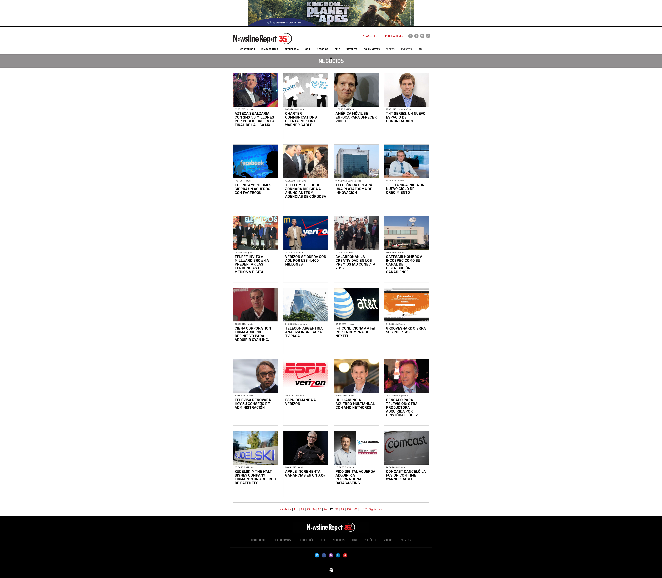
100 (349, 509)
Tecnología (305, 540)
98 (336, 509)
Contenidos (258, 540)
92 (302, 509)
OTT (322, 540)
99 (342, 509)
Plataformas (282, 540)
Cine (355, 540)
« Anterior (285, 509)
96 (325, 509)
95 (319, 509)
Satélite (371, 540)
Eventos (406, 49)
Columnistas (372, 49)
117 (365, 509)
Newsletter (370, 36)
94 (313, 509)
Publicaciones (394, 36)
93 (308, 509)
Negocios (339, 540)
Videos (390, 49)
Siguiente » (375, 509)
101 (355, 509)
